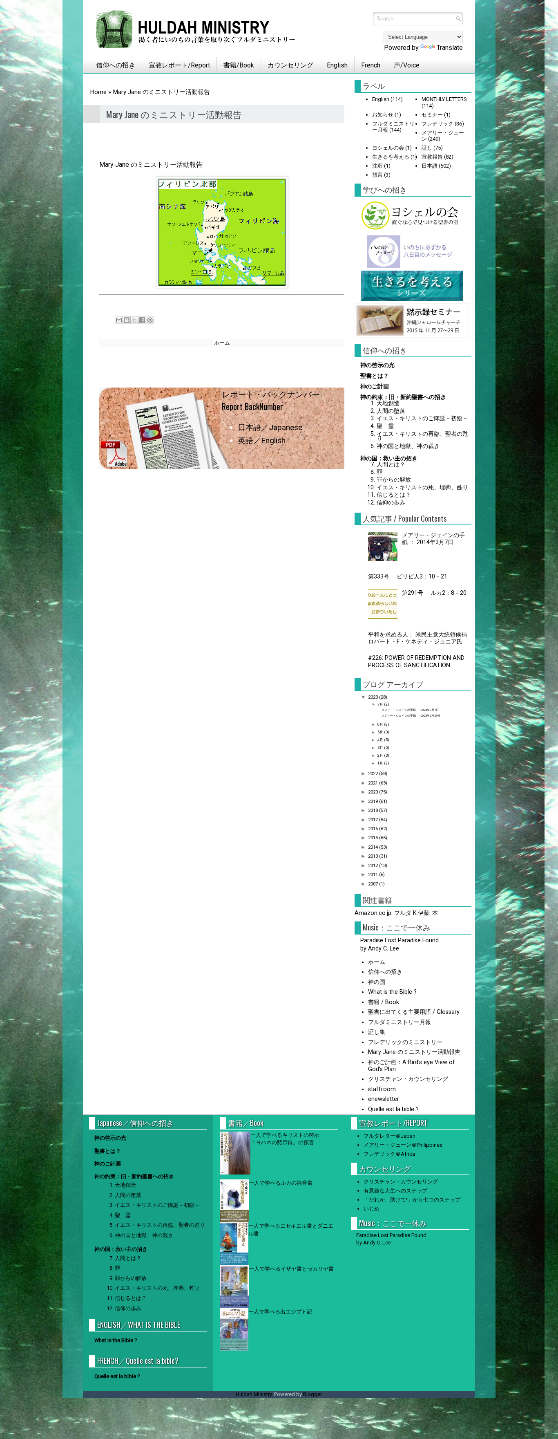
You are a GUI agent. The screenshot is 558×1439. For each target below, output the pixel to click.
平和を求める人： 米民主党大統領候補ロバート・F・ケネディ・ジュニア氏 (418, 638)
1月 (380, 763)
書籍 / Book (383, 1002)
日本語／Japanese (270, 427)
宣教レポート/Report (179, 65)
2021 (373, 783)
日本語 (429, 166)
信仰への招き (112, 65)
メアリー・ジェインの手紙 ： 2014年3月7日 (433, 539)
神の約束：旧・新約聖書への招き (403, 397)
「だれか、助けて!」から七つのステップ (412, 1200)
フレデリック (437, 124)
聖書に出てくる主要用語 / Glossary (414, 1012)
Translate (450, 48)
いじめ (371, 1209)
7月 (380, 704)
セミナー (432, 115)
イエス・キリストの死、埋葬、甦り (422, 487)
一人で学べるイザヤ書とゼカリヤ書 (291, 1269)
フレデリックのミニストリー (405, 1042)
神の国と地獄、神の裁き (408, 446)
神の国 (376, 982)
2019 (373, 801)
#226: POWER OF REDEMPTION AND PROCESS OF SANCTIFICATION (416, 661)
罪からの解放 (394, 479)
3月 (380, 747)
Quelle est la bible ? (393, 1109)
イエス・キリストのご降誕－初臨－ (422, 418)
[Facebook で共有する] (142, 320)
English (337, 65)
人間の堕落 (391, 411)
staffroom (382, 1089)
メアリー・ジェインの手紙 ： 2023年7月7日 (410, 710)
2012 (373, 865)
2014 (373, 847)
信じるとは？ (394, 494)
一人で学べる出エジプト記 (280, 1312)
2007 (373, 884)
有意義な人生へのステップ (395, 1191)
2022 (373, 773)
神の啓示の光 (377, 365)
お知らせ (382, 115)
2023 (373, 697)
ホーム (222, 343)
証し (427, 148)
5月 (380, 732)
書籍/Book (238, 65)
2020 (373, 792)
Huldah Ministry (254, 1394)
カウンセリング (290, 65)
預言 (377, 175)
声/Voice (407, 65)
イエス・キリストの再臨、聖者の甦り (422, 436)
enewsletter (383, 1099)
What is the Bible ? (392, 991)
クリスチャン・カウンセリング (408, 1079)
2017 (373, 820)
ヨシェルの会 (388, 148)
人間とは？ (391, 464)
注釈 (377, 166)
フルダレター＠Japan (389, 1136)
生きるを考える (390, 157)
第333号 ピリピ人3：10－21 (407, 576)
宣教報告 (432, 157)
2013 (373, 856)
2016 (373, 829)
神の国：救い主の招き (388, 458)
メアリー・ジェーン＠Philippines (403, 1145)
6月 (380, 724)
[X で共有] (134, 320)
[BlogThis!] (127, 320)
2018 (373, 810)
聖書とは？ (374, 375)
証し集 (376, 1032)
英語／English (262, 440)
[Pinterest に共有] (150, 320)
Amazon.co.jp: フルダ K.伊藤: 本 (396, 913)
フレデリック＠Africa (389, 1154)
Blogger (312, 1394)
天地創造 (388, 403)
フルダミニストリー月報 (399, 1022)
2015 (373, 838)
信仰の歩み (391, 502)
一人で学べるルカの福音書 (280, 1183)
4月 (380, 739)
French (370, 65)
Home (98, 92)
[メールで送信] (119, 320)
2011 (373, 874)
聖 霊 (385, 426)
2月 (380, 755)
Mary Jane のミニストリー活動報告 (414, 1052)
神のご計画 (374, 386)
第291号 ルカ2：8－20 (434, 592)
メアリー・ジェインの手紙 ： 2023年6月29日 (411, 715)
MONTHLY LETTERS (444, 99)
